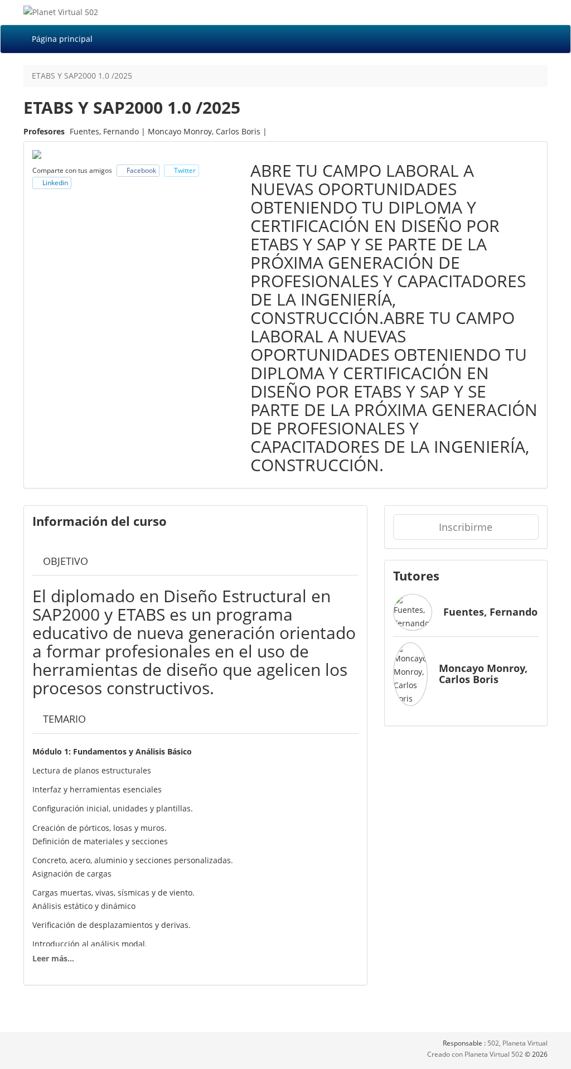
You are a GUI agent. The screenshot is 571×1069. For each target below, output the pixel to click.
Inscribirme (465, 527)
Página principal (62, 38)
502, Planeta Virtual (517, 1043)
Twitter (184, 170)
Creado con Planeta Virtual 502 (476, 1054)
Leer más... (53, 958)
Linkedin (54, 182)
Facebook (140, 170)
